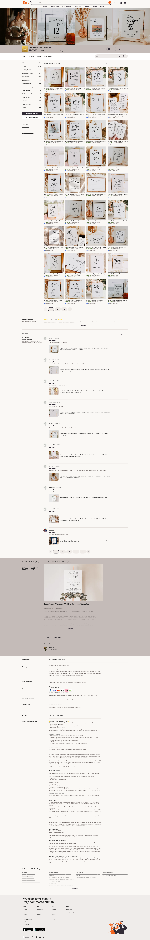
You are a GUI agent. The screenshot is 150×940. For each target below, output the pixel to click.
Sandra (50, 466)
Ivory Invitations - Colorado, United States (59, 877)
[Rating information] (30, 51)
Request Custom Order (32, 113)
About (39, 56)
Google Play (40, 929)
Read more (84, 325)
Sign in (116, 2)
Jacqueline (51, 530)
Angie (50, 508)
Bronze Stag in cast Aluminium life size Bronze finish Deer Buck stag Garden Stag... (115, 874)
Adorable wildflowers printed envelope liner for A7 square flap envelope (61, 886)
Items (23, 56)
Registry (95, 6)
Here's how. (84, 682)
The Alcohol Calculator (54, 881)
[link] (45, 309)
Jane (50, 338)
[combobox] (69, 3)
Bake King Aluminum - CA (28, 880)
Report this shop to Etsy (28, 133)
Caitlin (50, 444)
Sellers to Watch (55, 6)
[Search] (110, 3)
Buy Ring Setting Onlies (28, 878)
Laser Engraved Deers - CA (28, 874)
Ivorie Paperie (52, 883)
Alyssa (50, 402)
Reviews (31, 56)
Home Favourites (66, 6)
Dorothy (51, 487)
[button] (111, 49)
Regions (125, 937)
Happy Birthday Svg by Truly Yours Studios (86, 877)
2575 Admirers (25, 127)
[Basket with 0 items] (125, 3)
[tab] (32, 63)
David (50, 380)
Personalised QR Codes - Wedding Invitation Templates (60, 874)
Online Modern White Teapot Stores (31, 882)
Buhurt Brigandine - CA (27, 876)
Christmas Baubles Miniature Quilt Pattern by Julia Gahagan (88, 874)
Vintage (87, 6)
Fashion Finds (78, 6)
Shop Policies (48, 56)
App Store (28, 929)
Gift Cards (102, 6)
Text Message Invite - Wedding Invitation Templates (61, 879)
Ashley (50, 423)
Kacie (50, 359)
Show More (75, 888)
